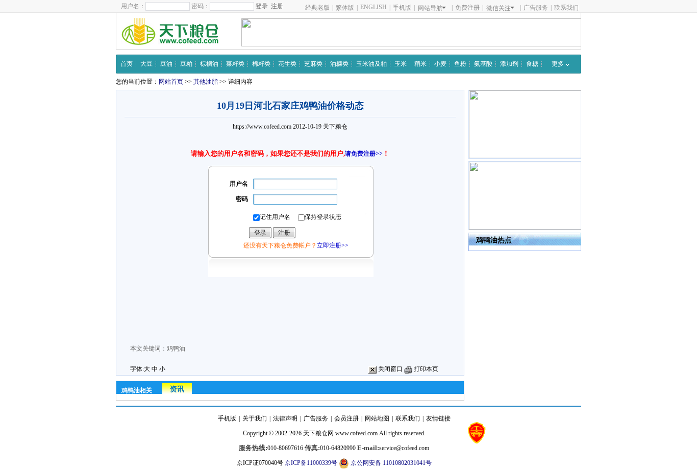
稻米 (420, 63)
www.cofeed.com (356, 433)
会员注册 (346, 418)
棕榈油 (209, 63)
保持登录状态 (323, 216)
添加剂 (509, 63)
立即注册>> (332, 245)
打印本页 (425, 369)
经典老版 (317, 7)
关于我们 (254, 418)
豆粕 (186, 63)
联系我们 (566, 7)
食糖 (532, 63)
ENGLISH (373, 7)
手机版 (402, 7)
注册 (277, 6)
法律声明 (285, 418)
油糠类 (339, 63)
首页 (126, 63)
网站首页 (171, 81)
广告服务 (536, 7)
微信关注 (498, 8)
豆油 (166, 63)
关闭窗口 (390, 369)
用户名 (239, 183)
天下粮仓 (335, 126)
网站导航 (430, 8)
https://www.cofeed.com (262, 126)
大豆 (146, 63)
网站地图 (377, 418)
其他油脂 (205, 81)
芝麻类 (313, 63)
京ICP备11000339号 (311, 462)
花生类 (287, 63)
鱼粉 (460, 63)
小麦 (440, 63)
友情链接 (438, 418)
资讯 (177, 389)
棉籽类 (261, 63)
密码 (242, 199)
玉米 (400, 63)
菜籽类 (235, 63)
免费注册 (467, 7)
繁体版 (345, 7)
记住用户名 (275, 216)
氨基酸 (483, 63)
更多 (558, 63)
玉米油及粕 (371, 63)
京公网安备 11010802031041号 (390, 462)
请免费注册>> (364, 153)
